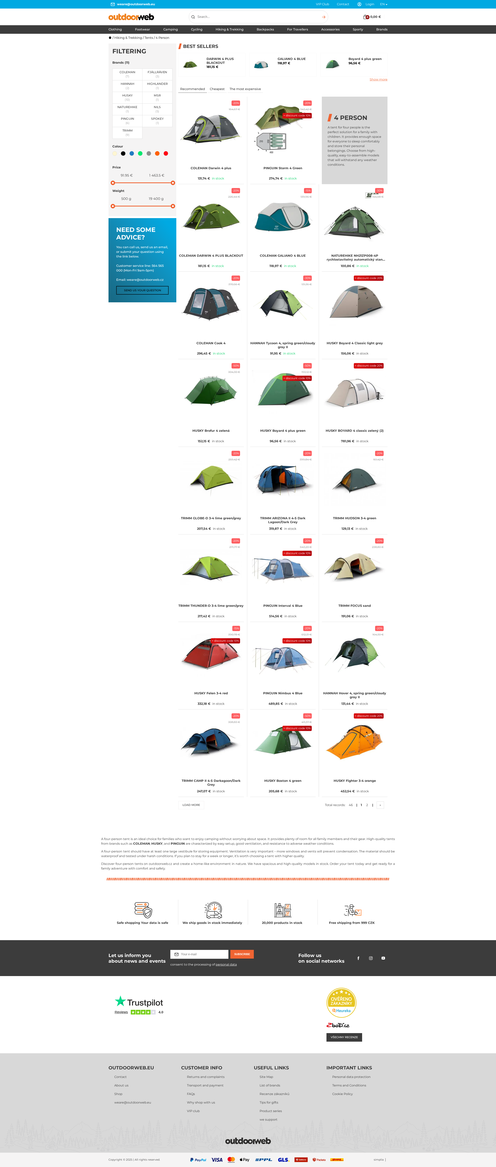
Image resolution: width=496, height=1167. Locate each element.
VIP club (193, 1111)
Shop (118, 1094)
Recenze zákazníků (274, 1094)
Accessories (330, 29)
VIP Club (322, 4)
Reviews (121, 1012)
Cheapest (217, 89)
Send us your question (142, 290)
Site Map (266, 1077)
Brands (382, 29)
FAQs (191, 1094)
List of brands (270, 1085)
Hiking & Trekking (230, 29)
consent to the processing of (203, 964)
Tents (149, 38)
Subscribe (242, 954)
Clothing (115, 29)
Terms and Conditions (349, 1085)
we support (268, 1119)
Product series (271, 1111)
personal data (226, 964)
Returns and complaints (206, 1077)
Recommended (192, 89)
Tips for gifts (269, 1102)
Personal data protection (351, 1077)
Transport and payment (205, 1085)
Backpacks (265, 29)
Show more (379, 79)
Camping (170, 29)
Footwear (142, 29)
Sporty (358, 29)
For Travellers (297, 29)
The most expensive (245, 89)
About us (121, 1085)
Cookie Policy (342, 1094)
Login (370, 4)
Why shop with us (201, 1102)
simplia (379, 1159)
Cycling (196, 29)
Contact (343, 4)
